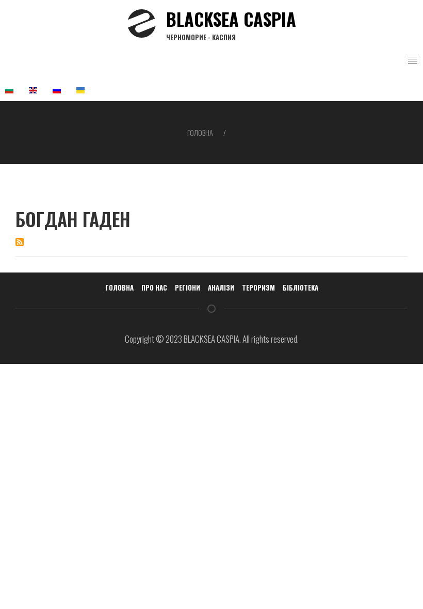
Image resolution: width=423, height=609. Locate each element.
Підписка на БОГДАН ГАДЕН (19, 242)
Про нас (154, 287)
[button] (413, 60)
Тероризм (258, 287)
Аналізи (221, 287)
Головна (200, 132)
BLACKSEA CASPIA (231, 24)
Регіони (187, 287)
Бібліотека (300, 287)
